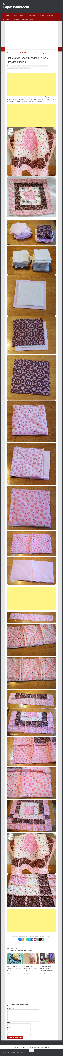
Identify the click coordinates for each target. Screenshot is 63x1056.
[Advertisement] (31, 35)
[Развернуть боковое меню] (3, 49)
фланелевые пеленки (25, 68)
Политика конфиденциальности (39, 1047)
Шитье (15, 15)
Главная (16, 1047)
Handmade (32, 15)
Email (9, 1027)
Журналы (6, 19)
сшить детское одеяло (13, 68)
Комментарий (11, 1008)
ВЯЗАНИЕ (6, 15)
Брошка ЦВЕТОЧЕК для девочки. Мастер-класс (14, 968)
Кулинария (50, 15)
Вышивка (23, 15)
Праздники (15, 19)
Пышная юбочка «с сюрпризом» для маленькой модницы (46, 968)
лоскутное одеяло (25, 65)
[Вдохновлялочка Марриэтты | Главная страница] (16, 6)
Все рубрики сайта (27, 19)
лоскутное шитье (35, 65)
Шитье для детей (41, 53)
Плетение (41, 15)
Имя (8, 1022)
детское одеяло (16, 65)
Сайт (8, 1032)
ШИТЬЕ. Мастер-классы (27, 53)
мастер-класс (44, 65)
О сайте (24, 1047)
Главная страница (12, 53)
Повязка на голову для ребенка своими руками (30, 968)
